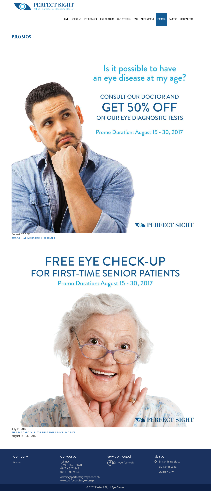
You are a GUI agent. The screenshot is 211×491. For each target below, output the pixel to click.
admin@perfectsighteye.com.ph (80, 477)
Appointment (147, 19)
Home (65, 19)
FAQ (136, 19)
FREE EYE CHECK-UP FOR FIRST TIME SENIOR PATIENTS (43, 433)
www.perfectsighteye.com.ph (77, 481)
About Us (76, 19)
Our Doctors (107, 19)
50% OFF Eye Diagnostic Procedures (33, 238)
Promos (161, 19)
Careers (173, 19)
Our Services (124, 19)
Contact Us (186, 19)
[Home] (45, 6)
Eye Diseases (90, 19)
